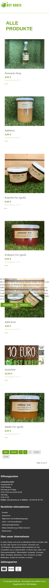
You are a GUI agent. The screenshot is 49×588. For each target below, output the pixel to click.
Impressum (33, 309)
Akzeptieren (8, 305)
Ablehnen (24, 305)
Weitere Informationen (19, 309)
